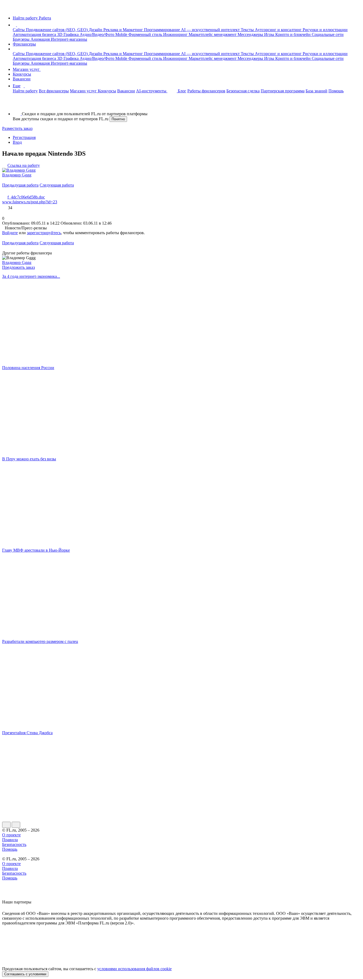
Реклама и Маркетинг (123, 29)
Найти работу (25, 91)
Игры (269, 34)
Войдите (10, 232)
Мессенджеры (251, 34)
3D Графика (68, 34)
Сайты (19, 29)
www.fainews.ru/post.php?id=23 (29, 202)
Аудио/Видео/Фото (97, 34)
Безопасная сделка (243, 91)
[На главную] (7, 9)
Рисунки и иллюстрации (325, 29)
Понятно (118, 119)
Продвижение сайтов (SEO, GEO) (57, 29)
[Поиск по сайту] (17, 104)
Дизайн (96, 29)
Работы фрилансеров (206, 91)
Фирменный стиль (145, 34)
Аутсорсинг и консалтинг (279, 29)
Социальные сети (328, 34)
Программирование (162, 29)
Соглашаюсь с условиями (25, 974)
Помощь (336, 91)
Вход (17, 142)
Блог (182, 91)
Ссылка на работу (23, 165)
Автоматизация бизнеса (35, 34)
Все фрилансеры (54, 91)
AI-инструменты (151, 91)
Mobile (121, 34)
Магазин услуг (27, 69)
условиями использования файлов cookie (134, 968)
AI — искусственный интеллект (211, 29)
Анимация (41, 39)
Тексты (248, 29)
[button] (18, 25)
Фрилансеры (24, 44)
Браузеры (22, 39)
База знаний (316, 91)
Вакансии (22, 79)
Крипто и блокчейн (293, 34)
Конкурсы (22, 74)
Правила (10, 839)
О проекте (11, 835)
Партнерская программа (283, 91)
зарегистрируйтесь (44, 232)
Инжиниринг (176, 34)
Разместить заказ (17, 128)
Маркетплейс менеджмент (213, 34)
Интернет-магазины (69, 39)
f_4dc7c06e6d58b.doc (26, 197)
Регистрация (24, 137)
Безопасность (14, 844)
